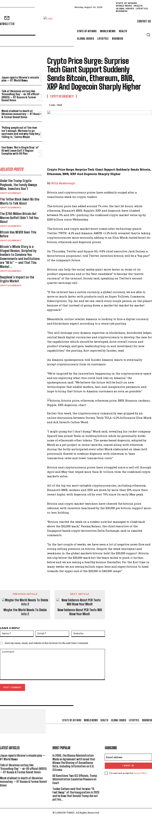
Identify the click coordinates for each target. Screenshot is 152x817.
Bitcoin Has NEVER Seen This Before (18, 234)
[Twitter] (122, 104)
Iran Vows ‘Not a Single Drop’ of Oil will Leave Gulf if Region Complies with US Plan (20, 150)
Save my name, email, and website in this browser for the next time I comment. (47, 642)
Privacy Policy (139, 773)
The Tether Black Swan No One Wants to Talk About (19, 201)
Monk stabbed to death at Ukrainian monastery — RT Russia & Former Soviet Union (21, 114)
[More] (148, 104)
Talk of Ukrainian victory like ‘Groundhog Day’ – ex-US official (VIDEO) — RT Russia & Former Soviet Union (20, 95)
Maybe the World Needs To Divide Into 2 (25, 612)
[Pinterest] (131, 104)
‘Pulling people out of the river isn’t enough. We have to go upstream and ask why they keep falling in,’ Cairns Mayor (20, 132)
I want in (128, 765)
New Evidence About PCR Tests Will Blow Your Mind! (79, 612)
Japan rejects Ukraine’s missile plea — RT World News (20, 79)
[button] (148, 34)
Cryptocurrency (11, 193)
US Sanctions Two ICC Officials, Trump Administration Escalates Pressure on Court (74, 779)
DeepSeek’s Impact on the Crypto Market (17, 279)
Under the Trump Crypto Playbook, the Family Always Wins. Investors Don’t (18, 185)
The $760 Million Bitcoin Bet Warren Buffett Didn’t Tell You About (19, 218)
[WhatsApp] (139, 104)
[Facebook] (114, 104)
